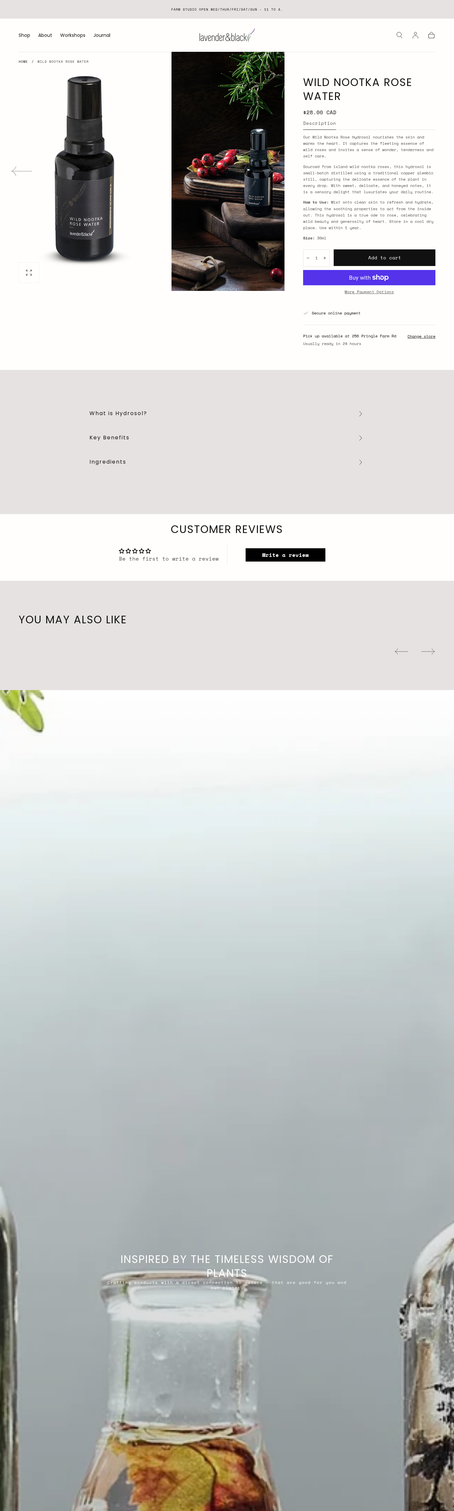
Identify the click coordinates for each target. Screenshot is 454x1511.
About (45, 36)
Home (23, 61)
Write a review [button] (285, 555)
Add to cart (384, 257)
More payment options (369, 292)
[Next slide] (263, 171)
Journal (101, 36)
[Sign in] (415, 35)
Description (319, 124)
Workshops (72, 36)
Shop (24, 36)
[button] (399, 35)
